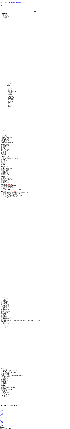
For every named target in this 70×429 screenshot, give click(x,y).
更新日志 (2, 414)
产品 (1, 4)
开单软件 (2, 409)
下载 (1, 5)
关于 (0, 420)
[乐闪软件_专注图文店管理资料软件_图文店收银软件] (35, 2)
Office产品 (2, 418)
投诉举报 (2, 422)
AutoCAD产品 (2, 417)
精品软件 (1, 415)
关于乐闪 (2, 421)
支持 (0, 411)
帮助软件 (2, 410)
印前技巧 (2, 413)
